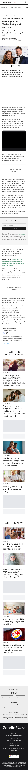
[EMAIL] (7, 333)
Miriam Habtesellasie (10, 38)
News (20, 40)
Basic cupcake (7, 707)
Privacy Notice (21, 234)
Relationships (12, 15)
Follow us (14, 66)
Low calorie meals (21, 707)
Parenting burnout (7, 714)
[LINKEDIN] (4, 333)
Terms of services (20, 233)
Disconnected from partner (21, 717)
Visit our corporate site (19, 763)
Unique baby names (16, 7)
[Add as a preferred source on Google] (14, 756)
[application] (14, 139)
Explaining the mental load (21, 714)
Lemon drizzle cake (7, 704)
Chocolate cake (20, 704)
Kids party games (21, 698)
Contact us (14, 738)
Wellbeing (4, 15)
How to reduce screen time (7, 695)
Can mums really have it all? (7, 718)
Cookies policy (14, 745)
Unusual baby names (20, 695)
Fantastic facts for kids (7, 698)
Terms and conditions (14, 740)
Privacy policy (14, 743)
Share (6, 66)
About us (14, 733)
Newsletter (22, 66)
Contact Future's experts (14, 735)
